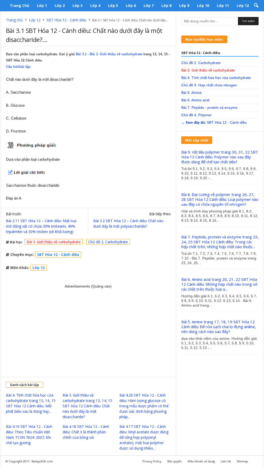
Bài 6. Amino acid (195, 100)
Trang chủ (19, 5)
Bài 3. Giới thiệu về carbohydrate (54, 241)
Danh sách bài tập (24, 384)
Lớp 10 (203, 5)
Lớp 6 (131, 5)
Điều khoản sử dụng (201, 461)
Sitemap (242, 461)
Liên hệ (226, 461)
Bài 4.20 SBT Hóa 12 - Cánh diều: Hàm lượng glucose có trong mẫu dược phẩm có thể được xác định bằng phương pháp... (144, 406)
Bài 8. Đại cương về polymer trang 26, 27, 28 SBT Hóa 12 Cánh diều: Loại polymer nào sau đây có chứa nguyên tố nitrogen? (219, 199)
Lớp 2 (60, 5)
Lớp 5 (113, 5)
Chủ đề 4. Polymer (196, 115)
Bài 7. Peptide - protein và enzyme (209, 107)
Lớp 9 (184, 5)
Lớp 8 (166, 5)
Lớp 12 (243, 5)
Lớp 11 (223, 5)
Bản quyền (174, 461)
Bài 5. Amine (191, 93)
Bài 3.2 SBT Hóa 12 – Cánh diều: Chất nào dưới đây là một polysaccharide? (128, 223)
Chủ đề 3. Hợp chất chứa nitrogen (209, 85)
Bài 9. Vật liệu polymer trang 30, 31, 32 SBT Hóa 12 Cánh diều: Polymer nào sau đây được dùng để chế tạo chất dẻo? (219, 156)
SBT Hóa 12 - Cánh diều (66, 19)
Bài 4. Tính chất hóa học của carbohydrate (216, 78)
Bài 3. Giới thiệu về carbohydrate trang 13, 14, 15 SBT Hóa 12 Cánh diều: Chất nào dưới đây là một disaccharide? (87, 406)
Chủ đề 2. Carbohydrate (108, 241)
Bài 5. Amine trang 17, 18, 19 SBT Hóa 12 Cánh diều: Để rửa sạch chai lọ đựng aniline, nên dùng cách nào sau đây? (218, 326)
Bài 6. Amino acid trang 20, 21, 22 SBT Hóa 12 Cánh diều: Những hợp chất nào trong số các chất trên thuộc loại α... (219, 284)
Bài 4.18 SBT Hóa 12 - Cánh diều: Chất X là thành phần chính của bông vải (86, 432)
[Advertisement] (88, 330)
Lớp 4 (95, 5)
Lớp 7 (149, 5)
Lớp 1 (42, 5)
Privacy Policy (151, 461)
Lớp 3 (77, 5)
